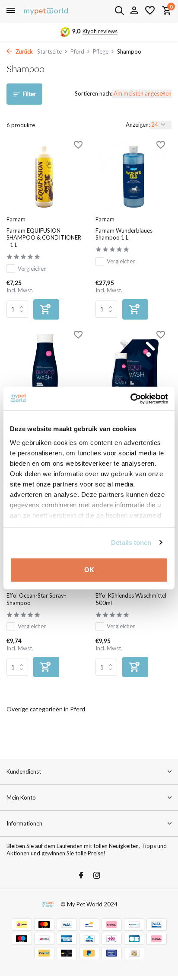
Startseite (49, 51)
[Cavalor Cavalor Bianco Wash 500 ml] (44, 366)
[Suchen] (119, 10)
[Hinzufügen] (46, 309)
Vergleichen (32, 268)
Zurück (23, 51)
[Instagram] (96, 875)
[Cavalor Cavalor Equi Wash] (133, 366)
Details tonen (131, 542)
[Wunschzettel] (150, 11)
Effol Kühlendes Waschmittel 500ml (130, 599)
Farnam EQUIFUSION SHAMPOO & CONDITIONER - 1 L (43, 238)
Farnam (15, 219)
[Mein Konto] (134, 11)
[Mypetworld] (46, 10)
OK (89, 569)
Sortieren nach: (93, 93)
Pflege (100, 51)
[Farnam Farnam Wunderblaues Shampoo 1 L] (133, 177)
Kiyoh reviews (100, 31)
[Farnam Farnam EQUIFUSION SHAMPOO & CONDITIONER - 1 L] (44, 177)
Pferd (77, 51)
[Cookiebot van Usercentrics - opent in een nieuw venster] (130, 398)
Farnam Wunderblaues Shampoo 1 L (124, 234)
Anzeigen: (138, 124)
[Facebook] (81, 875)
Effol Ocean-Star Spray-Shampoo (36, 599)
